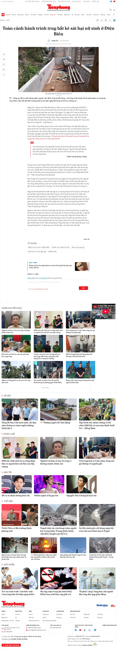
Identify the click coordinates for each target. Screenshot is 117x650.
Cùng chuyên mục (12, 308)
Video (108, 14)
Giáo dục (89, 14)
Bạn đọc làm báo (12, 645)
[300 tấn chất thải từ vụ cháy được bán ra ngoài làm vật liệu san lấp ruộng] (48, 320)
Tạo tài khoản (43, 278)
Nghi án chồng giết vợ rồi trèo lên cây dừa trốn (16, 381)
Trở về (4, 75)
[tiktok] (86, 630)
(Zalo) (39, 627)
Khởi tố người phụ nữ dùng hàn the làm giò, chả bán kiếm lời (79, 355)
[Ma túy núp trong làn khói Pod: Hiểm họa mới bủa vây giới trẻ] (58, 578)
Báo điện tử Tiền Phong (58, 7)
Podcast (46, 611)
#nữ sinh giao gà (78, 247)
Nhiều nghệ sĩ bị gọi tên (46, 495)
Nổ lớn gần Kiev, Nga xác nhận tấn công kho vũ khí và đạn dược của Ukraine (43, 557)
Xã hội (8, 14)
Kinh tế (14, 14)
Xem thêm (114, 14)
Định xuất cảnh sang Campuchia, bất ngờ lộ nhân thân (80, 381)
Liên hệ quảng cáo (32, 625)
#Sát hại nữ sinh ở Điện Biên (38, 247)
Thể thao (60, 14)
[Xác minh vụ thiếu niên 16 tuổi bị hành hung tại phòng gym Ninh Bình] (48, 369)
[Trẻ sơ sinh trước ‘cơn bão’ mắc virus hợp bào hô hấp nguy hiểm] (20, 578)
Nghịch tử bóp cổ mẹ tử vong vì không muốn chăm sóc (16, 331)
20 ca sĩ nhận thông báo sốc (16, 495)
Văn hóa (77, 14)
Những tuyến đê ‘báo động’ (57, 422)
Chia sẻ (4, 59)
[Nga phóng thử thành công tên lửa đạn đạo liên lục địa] (73, 545)
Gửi (83, 288)
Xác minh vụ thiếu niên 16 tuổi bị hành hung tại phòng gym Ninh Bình (48, 381)
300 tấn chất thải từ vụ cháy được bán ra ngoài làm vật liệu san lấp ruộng (48, 331)
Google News (114, 20)
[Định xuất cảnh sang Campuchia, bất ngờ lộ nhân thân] (80, 369)
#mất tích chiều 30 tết (60, 247)
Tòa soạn (86, 1)
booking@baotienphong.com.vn (37, 630)
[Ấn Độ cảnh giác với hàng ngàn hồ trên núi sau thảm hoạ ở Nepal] (97, 515)
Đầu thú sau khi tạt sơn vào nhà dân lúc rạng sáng (15, 355)
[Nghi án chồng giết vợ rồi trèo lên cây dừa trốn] (16, 369)
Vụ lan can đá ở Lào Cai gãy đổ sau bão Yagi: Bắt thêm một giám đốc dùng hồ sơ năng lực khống (47, 356)
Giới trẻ (46, 14)
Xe (72, 14)
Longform (60, 611)
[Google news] (96, 630)
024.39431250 (8, 631)
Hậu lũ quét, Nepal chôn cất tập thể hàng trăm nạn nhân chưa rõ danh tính (14, 557)
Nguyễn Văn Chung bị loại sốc (81, 495)
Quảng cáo (95, 1)
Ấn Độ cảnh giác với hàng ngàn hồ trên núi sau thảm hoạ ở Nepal (96, 529)
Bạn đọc (100, 617)
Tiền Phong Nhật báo (49, 1)
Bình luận (4, 69)
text (101, 20)
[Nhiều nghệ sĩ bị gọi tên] (49, 484)
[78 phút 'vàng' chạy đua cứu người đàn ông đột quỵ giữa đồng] (97, 578)
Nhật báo (18, 611)
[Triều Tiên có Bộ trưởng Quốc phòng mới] (20, 515)
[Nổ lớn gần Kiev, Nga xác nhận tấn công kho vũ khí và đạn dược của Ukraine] (44, 545)
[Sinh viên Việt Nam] (102, 605)
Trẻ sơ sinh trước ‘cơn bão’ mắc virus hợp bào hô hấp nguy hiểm (18, 593)
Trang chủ (3, 14)
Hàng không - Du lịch (8, 620)
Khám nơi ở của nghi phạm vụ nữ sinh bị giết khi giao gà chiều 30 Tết (50, 266)
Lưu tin (4, 64)
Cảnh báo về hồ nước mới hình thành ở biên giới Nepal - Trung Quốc (101, 557)
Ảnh (30, 611)
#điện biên (52, 251)
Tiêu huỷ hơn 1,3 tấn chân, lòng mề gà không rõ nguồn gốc (80, 331)
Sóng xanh (20, 14)
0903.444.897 (56, 627)
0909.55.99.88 (32, 627)
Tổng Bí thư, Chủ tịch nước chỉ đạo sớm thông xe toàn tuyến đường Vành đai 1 (19, 425)
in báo (106, 20)
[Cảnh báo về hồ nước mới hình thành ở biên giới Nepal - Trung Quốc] (102, 545)
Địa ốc (27, 14)
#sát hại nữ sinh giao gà (37, 251)
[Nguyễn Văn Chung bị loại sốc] (81, 484)
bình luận (110, 20)
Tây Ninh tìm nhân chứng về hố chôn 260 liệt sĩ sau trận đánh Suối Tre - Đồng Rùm (97, 425)
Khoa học (96, 14)
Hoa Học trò (76, 1)
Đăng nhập (31, 278)
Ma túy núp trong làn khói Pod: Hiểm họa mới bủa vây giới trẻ (56, 593)
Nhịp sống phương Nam (49, 620)
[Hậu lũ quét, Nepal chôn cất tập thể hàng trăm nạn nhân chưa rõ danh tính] (15, 545)
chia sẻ (97, 20)
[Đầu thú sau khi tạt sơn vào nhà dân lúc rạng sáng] (16, 343)
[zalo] (90, 630)
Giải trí (83, 14)
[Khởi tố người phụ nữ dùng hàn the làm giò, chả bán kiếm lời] (80, 343)
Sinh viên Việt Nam (64, 1)
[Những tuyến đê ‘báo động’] (58, 409)
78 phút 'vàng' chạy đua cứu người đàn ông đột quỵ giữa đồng (96, 593)
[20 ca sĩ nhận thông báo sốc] (17, 484)
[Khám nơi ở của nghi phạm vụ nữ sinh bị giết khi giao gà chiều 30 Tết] (82, 266)
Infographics (75, 611)
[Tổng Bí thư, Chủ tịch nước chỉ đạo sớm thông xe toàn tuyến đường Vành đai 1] (20, 409)
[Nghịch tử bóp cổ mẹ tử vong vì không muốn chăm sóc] (16, 320)
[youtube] (114, 1)
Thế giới (40, 14)
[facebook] (111, 1)
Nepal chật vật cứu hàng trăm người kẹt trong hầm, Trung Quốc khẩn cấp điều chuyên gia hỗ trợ (58, 531)
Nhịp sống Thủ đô (34, 620)
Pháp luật (53, 14)
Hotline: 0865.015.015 (32, 1)
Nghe (4, 54)
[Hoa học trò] (113, 605)
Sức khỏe (33, 14)
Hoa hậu (102, 14)
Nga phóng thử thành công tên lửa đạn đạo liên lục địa (73, 556)
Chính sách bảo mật (109, 625)
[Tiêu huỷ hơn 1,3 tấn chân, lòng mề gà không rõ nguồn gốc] (80, 320)
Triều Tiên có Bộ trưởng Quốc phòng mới (17, 529)
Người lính (67, 14)
